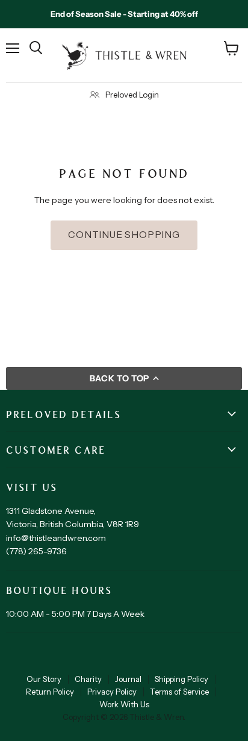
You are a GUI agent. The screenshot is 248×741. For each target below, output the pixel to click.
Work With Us (124, 704)
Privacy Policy (112, 691)
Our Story (43, 679)
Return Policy (50, 691)
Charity (88, 679)
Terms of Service (179, 691)
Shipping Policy (181, 679)
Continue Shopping (124, 234)
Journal (128, 679)
